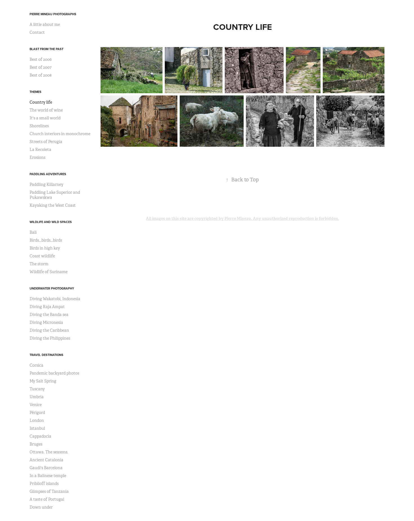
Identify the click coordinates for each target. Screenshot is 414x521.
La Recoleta (40, 149)
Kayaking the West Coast (53, 205)
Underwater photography (52, 288)
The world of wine (46, 110)
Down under (41, 507)
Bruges (36, 444)
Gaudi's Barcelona (46, 467)
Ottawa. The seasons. (49, 452)
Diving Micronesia (46, 322)
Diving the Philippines (50, 338)
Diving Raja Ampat (47, 306)
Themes (35, 92)
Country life (41, 102)
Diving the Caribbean (49, 330)
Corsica (36, 365)
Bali (33, 232)
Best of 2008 (41, 75)
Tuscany (37, 388)
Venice (36, 404)
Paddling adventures (48, 174)
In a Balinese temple (48, 475)
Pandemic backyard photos (54, 373)
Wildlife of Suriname (49, 271)
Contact (37, 32)
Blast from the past (46, 49)
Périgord (37, 412)
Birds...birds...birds (46, 240)
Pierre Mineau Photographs (53, 14)
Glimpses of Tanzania (49, 491)
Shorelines (39, 125)
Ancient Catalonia (46, 459)
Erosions (37, 157)
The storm (39, 263)
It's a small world (45, 118)
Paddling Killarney (46, 184)
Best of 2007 (41, 67)
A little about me (45, 24)
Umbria (37, 396)
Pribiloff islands (44, 483)
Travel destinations (46, 355)
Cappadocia (40, 436)
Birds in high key (45, 248)
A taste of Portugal (47, 499)
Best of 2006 (41, 59)
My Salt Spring (43, 381)
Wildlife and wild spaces (51, 222)
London (37, 420)
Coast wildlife (42, 256)
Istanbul (37, 428)
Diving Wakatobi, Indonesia (55, 298)
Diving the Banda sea (49, 314)
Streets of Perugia (46, 141)
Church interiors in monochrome (60, 133)
